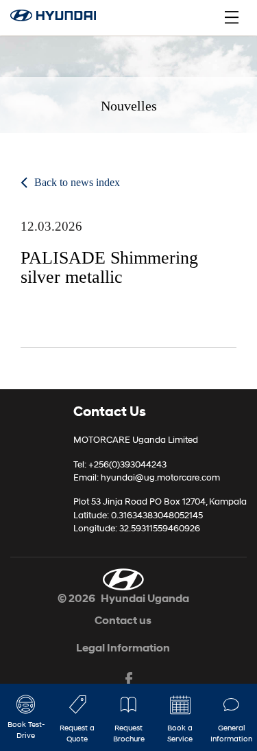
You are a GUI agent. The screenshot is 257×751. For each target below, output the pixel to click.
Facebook (128, 679)
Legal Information (123, 647)
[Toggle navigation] (231, 17)
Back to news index (77, 182)
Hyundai (61, 17)
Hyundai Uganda (145, 598)
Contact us (123, 620)
